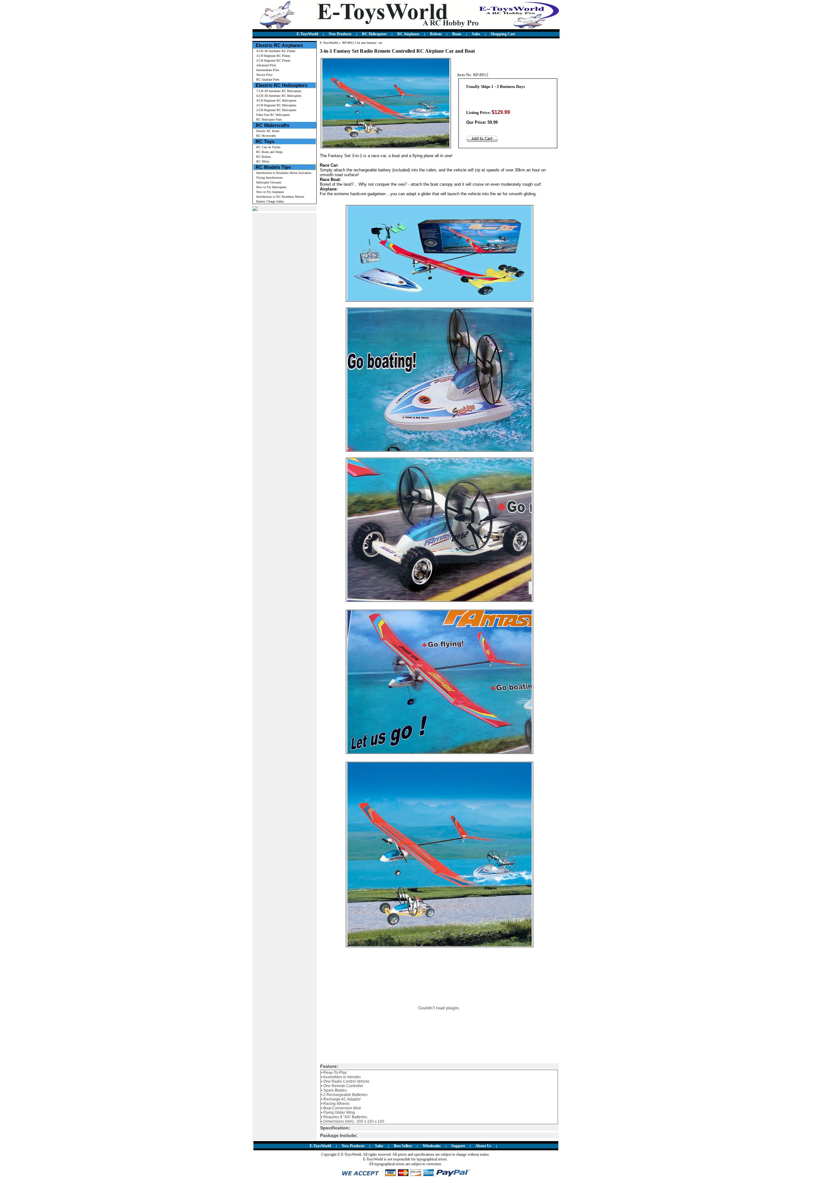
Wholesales (432, 1146)
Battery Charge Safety (270, 201)
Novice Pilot (264, 74)
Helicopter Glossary (268, 182)
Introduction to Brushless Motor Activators (283, 173)
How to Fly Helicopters (271, 187)
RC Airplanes (408, 34)
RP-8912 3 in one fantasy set (362, 42)
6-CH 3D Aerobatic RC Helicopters (278, 95)
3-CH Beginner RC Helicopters (276, 105)
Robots (436, 34)
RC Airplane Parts (267, 79)
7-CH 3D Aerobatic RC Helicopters (278, 91)
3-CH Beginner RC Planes (273, 55)
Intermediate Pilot (267, 70)
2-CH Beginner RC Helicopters (276, 110)
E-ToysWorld (307, 34)
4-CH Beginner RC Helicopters (276, 100)
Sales (476, 34)
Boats (456, 34)
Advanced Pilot (266, 65)
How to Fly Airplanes (270, 192)
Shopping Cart (503, 34)
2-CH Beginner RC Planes (273, 60)
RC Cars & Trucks (268, 147)
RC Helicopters (374, 34)
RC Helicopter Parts (269, 119)
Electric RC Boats (267, 131)
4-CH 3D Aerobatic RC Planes (275, 51)
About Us (483, 1146)
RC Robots (263, 156)
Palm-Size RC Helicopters (273, 114)
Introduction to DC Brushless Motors (280, 196)
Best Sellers (403, 1146)
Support (458, 1146)
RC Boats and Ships (269, 152)
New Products (340, 34)
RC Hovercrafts (266, 135)
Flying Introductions (269, 177)
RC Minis (262, 161)
